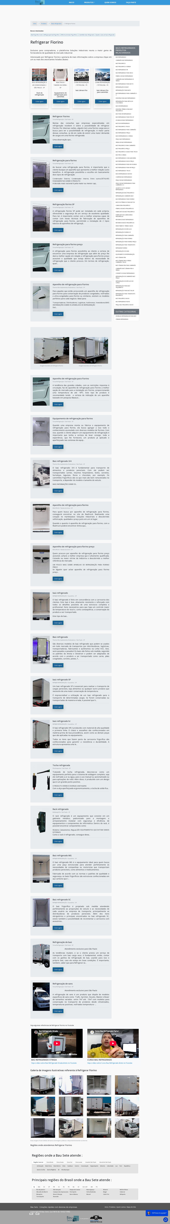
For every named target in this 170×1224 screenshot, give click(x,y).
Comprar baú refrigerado (124, 177)
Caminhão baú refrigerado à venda (125, 80)
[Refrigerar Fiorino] (39, 75)
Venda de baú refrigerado (124, 142)
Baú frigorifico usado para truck (126, 152)
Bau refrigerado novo (123, 301)
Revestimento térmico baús (124, 226)
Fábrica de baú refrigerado (124, 76)
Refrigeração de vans (122, 251)
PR (54, 1187)
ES (44, 1187)
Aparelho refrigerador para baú (126, 316)
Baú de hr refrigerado (123, 123)
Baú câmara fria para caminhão (126, 265)
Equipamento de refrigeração (125, 254)
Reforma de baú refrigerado (125, 219)
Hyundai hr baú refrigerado (124, 120)
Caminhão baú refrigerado (86, 35)
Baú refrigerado (121, 57)
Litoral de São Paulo (105, 1162)
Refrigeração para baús (123, 90)
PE (68, 1187)
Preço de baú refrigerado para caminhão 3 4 (125, 184)
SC (59, 1187)
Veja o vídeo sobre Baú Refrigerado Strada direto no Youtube (54, 1063)
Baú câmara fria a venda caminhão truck (123, 261)
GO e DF (85, 1187)
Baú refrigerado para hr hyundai (126, 164)
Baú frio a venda (121, 155)
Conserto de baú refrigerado (125, 273)
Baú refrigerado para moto (124, 84)
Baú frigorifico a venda (123, 66)
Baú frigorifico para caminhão (125, 145)
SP (49, 1187)
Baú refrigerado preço (123, 133)
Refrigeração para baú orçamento (123, 286)
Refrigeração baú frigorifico (52, 35)
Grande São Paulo (90, 1162)
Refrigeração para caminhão (125, 235)
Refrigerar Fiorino (121, 248)
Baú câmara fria (121, 257)
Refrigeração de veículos (124, 229)
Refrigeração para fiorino (124, 238)
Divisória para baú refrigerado (125, 98)
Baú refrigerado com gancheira (126, 158)
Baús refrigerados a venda (124, 136)
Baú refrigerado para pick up (125, 117)
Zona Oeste (60, 1162)
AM (92, 1187)
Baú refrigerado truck (123, 171)
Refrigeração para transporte (125, 245)
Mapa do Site (131, 1207)
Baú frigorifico (121, 63)
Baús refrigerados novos (124, 174)
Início (106, 1207)
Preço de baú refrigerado (124, 180)
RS (64, 1187)
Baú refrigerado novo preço (125, 161)
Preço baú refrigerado (123, 139)
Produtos (88, 2)
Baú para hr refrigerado (123, 114)
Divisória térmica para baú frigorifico (124, 110)
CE (78, 1187)
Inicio (71, 2)
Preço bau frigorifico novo (124, 305)
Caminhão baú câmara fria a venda (125, 269)
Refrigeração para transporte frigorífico (125, 294)
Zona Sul (69, 1162)
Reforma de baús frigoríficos (69, 35)
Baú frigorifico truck (36, 35)
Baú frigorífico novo (122, 298)
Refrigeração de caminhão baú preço (125, 277)
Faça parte (131, 2)
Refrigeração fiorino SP (123, 232)
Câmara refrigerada (122, 319)
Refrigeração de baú (122, 87)
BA (73, 1187)
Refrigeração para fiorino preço (126, 242)
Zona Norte (50, 1162)
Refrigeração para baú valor (125, 290)
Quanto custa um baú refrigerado (105, 35)
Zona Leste (78, 1162)
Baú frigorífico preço (123, 148)
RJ (34, 1187)
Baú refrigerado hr (122, 70)
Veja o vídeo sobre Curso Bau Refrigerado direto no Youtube (109, 1063)
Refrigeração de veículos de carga (124, 282)
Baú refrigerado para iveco (124, 73)
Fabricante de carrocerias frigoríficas (124, 215)
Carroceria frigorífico (123, 205)
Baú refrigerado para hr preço (125, 167)
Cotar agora (39, 101)
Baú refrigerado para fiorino (125, 199)
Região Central (38, 1162)
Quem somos (110, 2)
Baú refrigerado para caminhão (126, 130)
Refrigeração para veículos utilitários (124, 102)
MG (39, 1187)
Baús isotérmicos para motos (125, 202)
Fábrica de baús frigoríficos (125, 208)
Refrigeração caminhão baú (124, 196)
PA (96, 1187)
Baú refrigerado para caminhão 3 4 (126, 94)
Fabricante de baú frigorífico (125, 212)
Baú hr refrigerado (122, 106)
